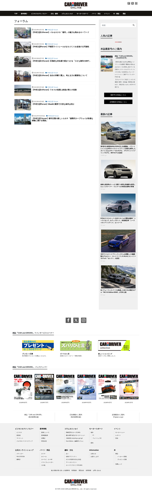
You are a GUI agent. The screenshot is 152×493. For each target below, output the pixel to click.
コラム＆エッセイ (67, 13)
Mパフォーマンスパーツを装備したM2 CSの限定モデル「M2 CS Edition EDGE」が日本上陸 (118, 291)
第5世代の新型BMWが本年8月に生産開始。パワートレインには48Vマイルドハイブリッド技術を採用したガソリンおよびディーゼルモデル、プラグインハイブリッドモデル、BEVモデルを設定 (118, 149)
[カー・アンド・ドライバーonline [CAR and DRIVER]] (76, 5)
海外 (92, 432)
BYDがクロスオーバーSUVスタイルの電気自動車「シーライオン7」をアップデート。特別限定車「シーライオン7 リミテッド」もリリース (118, 220)
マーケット (20, 438)
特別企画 (44, 441)
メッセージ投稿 (122, 456)
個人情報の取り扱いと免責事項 (60, 470)
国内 (92, 443)
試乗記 (43, 438)
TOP (15, 13)
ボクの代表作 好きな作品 (73, 459)
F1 (93, 435)
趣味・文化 (69, 450)
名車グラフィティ (71, 456)
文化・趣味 (54, 13)
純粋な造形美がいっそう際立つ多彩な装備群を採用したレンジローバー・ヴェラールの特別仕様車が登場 (118, 185)
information (94, 450)
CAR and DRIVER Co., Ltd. (74, 489)
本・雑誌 (116, 13)
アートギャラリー (71, 462)
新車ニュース (45, 432)
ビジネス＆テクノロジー (39, 13)
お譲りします (95, 456)
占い (67, 453)
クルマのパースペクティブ (25, 441)
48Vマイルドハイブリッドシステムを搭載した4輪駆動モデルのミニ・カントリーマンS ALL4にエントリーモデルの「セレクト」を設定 (118, 256)
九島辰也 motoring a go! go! (74, 438)
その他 (43, 465)
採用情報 (88, 470)
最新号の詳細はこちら (118, 95)
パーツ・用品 (96, 13)
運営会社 (81, 470)
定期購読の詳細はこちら (118, 102)
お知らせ (93, 453)
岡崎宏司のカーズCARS (73, 432)
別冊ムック (118, 464)
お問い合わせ (97, 470)
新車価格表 (44, 435)
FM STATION (21, 456)
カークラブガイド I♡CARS (74, 465)
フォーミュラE (97, 438)
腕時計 (19, 459)
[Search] (133, 25)
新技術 (19, 435)
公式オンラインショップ (24, 450)
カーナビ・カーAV (46, 459)
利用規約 (74, 470)
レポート (118, 435)
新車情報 (24, 13)
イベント (107, 13)
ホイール (44, 456)
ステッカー (20, 453)
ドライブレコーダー (47, 462)
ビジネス (19, 432)
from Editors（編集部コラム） (75, 441)
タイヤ (43, 453)
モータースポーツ (82, 13)
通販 (124, 13)
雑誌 (116, 453)
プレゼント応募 (122, 459)
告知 (116, 438)
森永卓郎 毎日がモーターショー (75, 435)
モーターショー (120, 432)
